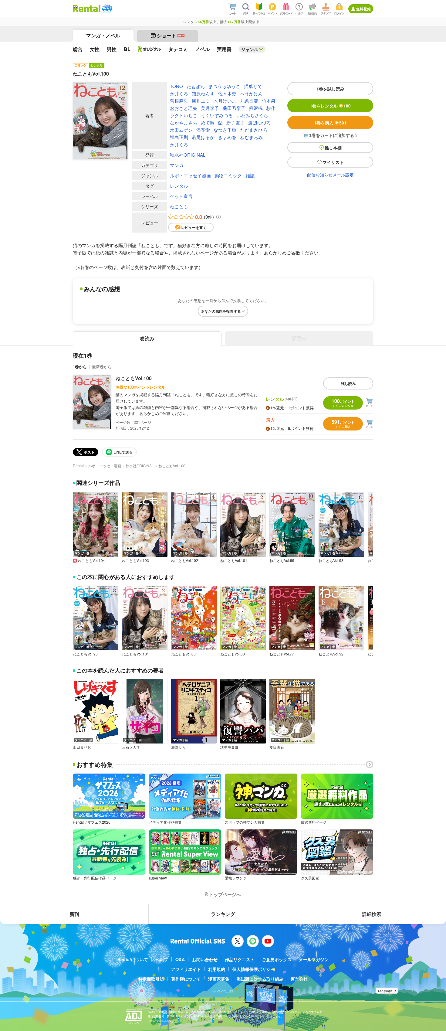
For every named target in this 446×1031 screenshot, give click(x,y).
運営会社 (299, 979)
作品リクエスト (240, 959)
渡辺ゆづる (259, 122)
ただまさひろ (253, 130)
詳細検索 (371, 913)
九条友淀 (249, 100)
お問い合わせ (205, 959)
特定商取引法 (151, 979)
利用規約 (216, 969)
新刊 (74, 913)
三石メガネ (131, 747)
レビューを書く (194, 227)
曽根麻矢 (179, 100)
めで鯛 (208, 122)
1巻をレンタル (330, 106)
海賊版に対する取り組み (260, 979)
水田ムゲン (181, 130)
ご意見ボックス (277, 959)
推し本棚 (333, 148)
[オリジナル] (149, 49)
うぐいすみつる (217, 115)
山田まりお (82, 747)
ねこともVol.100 (134, 378)
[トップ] (86, 8)
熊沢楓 (256, 108)
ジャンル (249, 49)
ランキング (223, 913)
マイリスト (333, 162)
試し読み (348, 383)
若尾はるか (203, 137)
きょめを (227, 137)
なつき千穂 (225, 130)
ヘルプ (161, 959)
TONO (176, 86)
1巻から (80, 366)
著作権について (186, 979)
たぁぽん (196, 86)
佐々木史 (227, 93)
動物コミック (228, 175)
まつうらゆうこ (224, 86)
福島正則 (179, 137)
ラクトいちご (183, 115)
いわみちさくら (252, 115)
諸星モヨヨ (229, 747)
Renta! (78, 465)
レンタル (179, 185)
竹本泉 (268, 100)
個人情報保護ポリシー (253, 969)
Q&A (180, 959)
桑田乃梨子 (234, 108)
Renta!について (132, 959)
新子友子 (235, 122)
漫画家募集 (218, 979)
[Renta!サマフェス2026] (106, 8)
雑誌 (250, 175)
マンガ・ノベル (103, 35)
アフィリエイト (186, 969)
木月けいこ (225, 100)
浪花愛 (203, 130)
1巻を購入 (330, 123)
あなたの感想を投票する (221, 311)
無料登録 (363, 9)
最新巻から (102, 366)
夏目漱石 (276, 747)
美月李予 (210, 108)
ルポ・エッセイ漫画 (190, 175)
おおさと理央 (183, 108)
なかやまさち (183, 122)
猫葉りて (253, 86)
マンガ (177, 165)
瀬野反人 (178, 747)
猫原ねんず (203, 93)
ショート (170, 35)
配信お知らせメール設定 (330, 175)
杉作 (270, 108)
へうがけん (251, 93)
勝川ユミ (201, 100)
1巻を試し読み (330, 89)
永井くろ (179, 93)
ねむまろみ (251, 137)
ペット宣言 (181, 196)
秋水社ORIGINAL (187, 154)
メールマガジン (314, 959)
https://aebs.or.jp (158, 1020)
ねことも (179, 206)
